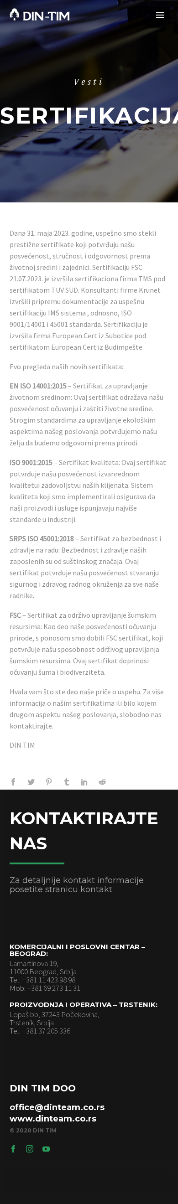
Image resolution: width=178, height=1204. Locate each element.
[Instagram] (29, 1148)
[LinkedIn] (84, 781)
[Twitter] (31, 781)
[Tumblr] (66, 781)
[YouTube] (46, 1148)
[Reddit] (102, 781)
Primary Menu (160, 15)
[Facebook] (13, 781)
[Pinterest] (48, 781)
